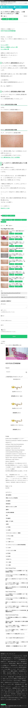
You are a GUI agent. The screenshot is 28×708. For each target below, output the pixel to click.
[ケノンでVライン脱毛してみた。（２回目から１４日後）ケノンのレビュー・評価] (4, 280)
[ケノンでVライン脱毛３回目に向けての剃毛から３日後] (4, 251)
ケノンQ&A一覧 (5, 49)
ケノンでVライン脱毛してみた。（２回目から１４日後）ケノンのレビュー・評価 (16, 278)
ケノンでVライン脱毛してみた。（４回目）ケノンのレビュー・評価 (16, 267)
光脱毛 (7, 524)
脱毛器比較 (8, 503)
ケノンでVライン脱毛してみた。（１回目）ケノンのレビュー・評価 (16, 284)
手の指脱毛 (8, 518)
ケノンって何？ (5, 45)
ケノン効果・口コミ (13, 19)
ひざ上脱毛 (8, 556)
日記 (7, 515)
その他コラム (8, 559)
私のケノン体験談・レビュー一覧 (9, 47)
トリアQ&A (8, 538)
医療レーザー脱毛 (9, 521)
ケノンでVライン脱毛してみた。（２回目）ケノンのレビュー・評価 (16, 237)
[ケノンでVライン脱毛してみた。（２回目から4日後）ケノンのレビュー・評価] (4, 263)
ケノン (13, 219)
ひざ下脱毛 (8, 553)
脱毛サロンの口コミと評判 (11, 506)
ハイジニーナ (24, 219)
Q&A (21, 396)
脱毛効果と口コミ (15, 396)
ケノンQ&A (8, 547)
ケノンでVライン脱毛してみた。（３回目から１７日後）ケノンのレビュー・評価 (16, 243)
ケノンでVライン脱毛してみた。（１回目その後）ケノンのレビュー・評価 (17, 272)
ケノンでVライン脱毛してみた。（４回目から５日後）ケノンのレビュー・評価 (17, 255)
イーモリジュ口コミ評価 (11, 550)
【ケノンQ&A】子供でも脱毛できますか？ (15, 637)
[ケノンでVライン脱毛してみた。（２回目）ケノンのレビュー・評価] (4, 239)
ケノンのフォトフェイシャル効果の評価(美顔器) (16, 544)
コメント (3, 225)
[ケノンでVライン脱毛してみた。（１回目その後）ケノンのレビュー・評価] (4, 275)
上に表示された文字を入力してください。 (9, 331)
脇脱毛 (7, 509)
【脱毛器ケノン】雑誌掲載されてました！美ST (16, 646)
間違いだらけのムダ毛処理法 (12, 497)
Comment (4, 304)
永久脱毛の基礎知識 (10, 512)
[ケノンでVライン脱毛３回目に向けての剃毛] (4, 234)
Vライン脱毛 (5, 19)
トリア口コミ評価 (9, 535)
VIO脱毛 (3, 219)
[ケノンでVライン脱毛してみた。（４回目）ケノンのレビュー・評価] (4, 269)
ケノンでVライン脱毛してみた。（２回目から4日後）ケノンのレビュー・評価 (17, 261)
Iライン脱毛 (8, 565)
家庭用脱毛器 (3, 221)
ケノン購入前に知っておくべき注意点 (10, 157)
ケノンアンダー (17, 219)
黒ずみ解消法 (8, 494)
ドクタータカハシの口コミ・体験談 (13, 532)
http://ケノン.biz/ (5, 208)
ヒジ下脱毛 (8, 527)
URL (3, 325)
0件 (2, 16)
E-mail (3, 320)
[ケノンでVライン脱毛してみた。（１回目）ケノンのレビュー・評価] (4, 287)
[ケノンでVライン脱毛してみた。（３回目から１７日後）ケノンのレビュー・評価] (4, 245)
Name (3, 315)
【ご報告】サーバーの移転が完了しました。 (15, 633)
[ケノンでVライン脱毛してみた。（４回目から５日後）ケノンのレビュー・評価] (4, 257)
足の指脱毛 (8, 500)
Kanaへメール (9, 486)
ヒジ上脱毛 (8, 530)
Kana (6, 16)
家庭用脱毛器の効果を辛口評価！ (9, 1)
